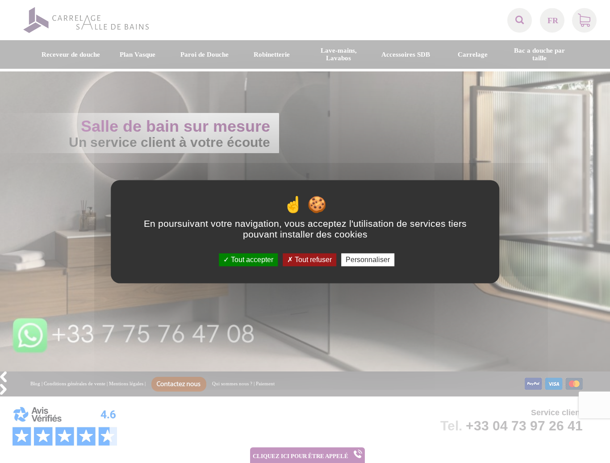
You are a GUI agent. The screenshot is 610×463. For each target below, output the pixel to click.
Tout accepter (251, 259)
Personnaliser (368, 259)
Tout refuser (312, 259)
